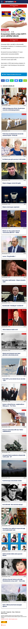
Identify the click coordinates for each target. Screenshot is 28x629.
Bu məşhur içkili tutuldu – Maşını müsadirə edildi (14, 280)
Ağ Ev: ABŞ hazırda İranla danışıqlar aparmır (12, 605)
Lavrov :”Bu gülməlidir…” (9, 256)
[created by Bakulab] (3, 625)
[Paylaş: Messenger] (16, 80)
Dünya (25, 139)
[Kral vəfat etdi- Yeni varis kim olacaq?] (14, 493)
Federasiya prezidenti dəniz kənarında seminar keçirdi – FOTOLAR (13, 134)
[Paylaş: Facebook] (3, 80)
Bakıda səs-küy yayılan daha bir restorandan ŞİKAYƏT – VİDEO (11, 231)
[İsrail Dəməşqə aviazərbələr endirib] (14, 469)
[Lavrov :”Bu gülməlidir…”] (14, 245)
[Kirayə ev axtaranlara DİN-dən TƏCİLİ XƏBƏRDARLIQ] (14, 418)
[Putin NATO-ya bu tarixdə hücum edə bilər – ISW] (14, 367)
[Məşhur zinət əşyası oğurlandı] (14, 195)
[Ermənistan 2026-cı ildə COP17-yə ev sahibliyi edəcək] (14, 18)
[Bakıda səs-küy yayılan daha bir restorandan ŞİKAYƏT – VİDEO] (14, 219)
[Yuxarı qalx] (24, 625)
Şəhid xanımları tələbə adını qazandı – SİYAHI (13, 554)
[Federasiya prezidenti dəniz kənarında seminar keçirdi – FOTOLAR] (14, 122)
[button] (25, 80)
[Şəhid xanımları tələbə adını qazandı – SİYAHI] (14, 542)
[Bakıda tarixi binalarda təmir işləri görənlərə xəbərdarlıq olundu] (14, 342)
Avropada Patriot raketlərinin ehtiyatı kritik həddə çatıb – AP (14, 455)
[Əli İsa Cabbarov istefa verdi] (14, 318)
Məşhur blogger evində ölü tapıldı (12, 183)
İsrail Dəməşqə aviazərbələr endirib (12, 480)
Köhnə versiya (4, 613)
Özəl (25, 187)
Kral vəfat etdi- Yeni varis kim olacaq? (13, 504)
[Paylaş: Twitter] (7, 80)
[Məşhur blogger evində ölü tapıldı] (14, 172)
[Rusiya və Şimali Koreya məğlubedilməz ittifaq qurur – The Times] (14, 393)
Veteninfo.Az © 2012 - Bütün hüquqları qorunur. (9, 619)
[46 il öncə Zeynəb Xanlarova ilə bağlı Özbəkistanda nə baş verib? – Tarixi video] (14, 568)
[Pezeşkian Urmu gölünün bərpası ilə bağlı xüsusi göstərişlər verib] (14, 517)
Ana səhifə (3, 612)
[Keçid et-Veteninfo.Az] (10, 2)
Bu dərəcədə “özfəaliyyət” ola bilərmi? (13, 305)
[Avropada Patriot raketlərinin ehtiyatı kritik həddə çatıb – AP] (14, 444)
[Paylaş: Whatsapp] (12, 80)
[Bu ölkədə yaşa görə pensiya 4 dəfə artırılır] (14, 148)
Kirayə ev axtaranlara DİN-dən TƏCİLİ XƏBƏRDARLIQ (13, 430)
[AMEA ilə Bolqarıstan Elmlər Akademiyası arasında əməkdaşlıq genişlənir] (14, 97)
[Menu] (2, 1)
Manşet (24, 435)
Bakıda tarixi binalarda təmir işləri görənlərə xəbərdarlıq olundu (11, 354)
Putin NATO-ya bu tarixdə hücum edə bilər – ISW (14, 379)
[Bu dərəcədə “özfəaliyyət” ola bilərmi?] (14, 294)
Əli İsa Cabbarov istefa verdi (10, 329)
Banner (24, 163)
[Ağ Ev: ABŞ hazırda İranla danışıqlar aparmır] (14, 593)
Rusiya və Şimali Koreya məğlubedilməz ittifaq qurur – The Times (13, 405)
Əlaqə (13, 612)
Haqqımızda (8, 612)
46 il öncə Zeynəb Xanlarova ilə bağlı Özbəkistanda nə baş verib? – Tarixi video (14, 580)
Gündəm (5, 29)
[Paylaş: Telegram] (20, 80)
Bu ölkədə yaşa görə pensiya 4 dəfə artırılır (14, 159)
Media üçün (17, 612)
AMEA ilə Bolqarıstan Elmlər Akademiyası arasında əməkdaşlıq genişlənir (14, 109)
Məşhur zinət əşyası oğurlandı (11, 207)
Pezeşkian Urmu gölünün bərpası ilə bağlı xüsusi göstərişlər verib (14, 529)
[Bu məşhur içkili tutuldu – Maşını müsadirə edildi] (14, 269)
